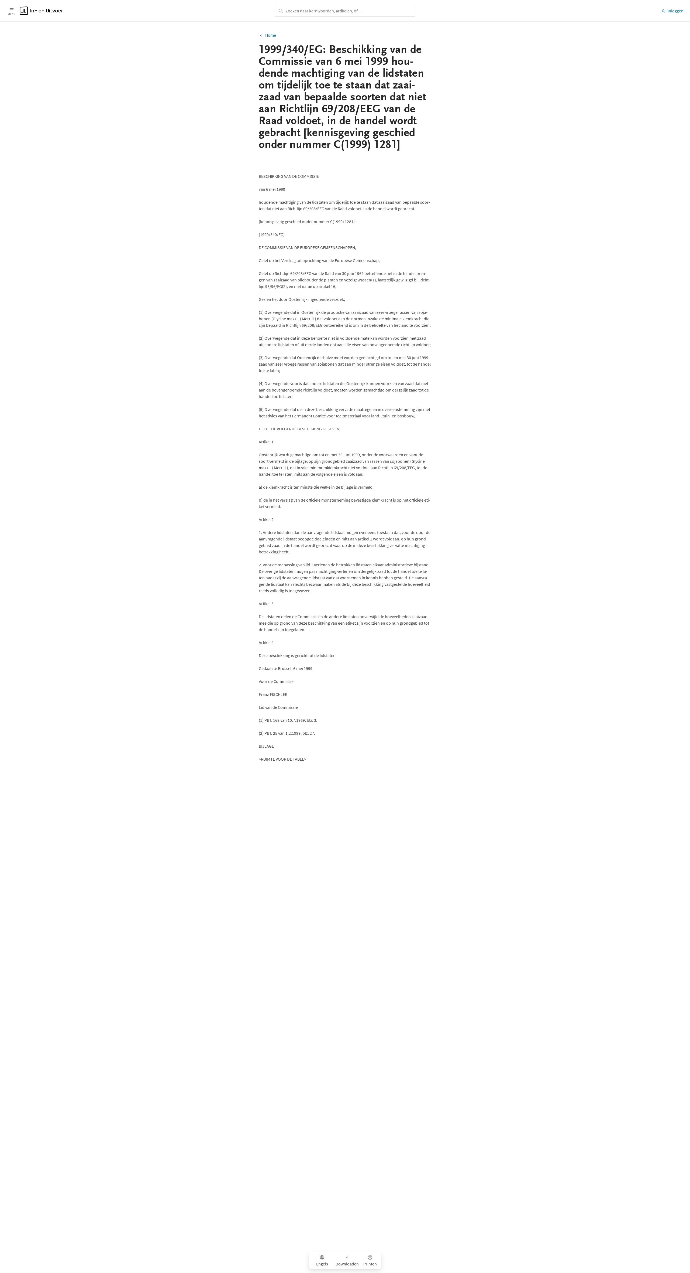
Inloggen (676, 10)
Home (270, 35)
